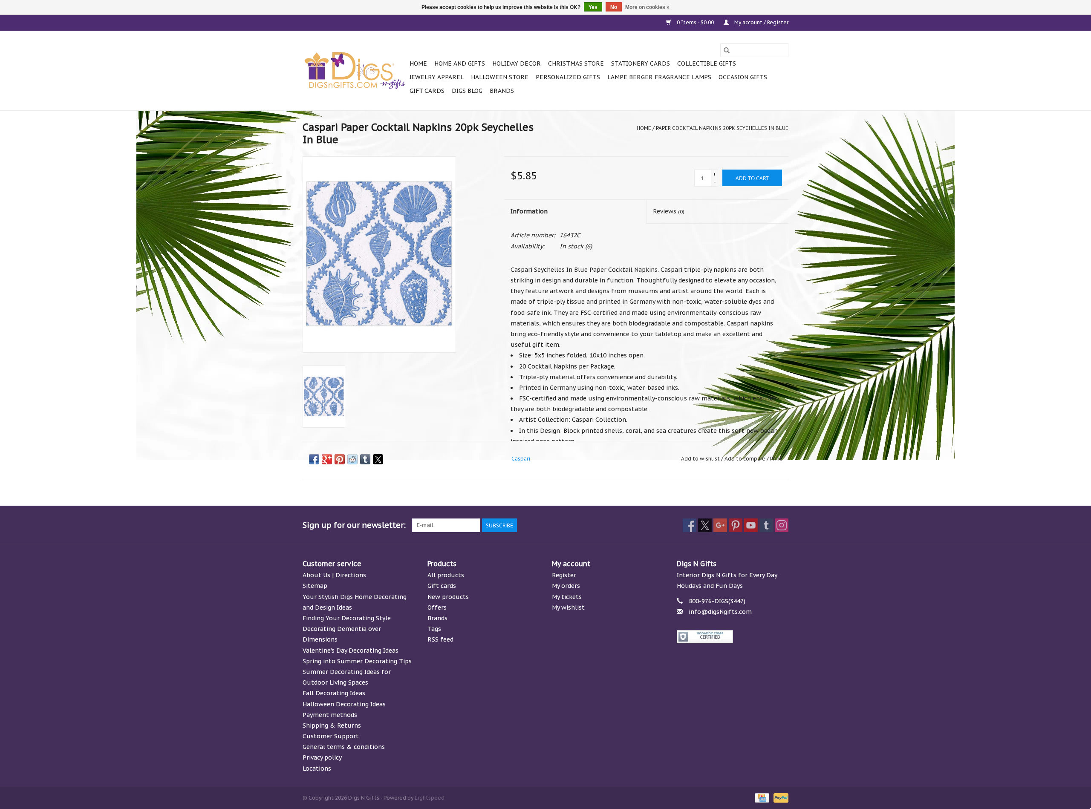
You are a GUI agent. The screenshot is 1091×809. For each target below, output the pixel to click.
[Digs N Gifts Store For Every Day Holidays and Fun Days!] (355, 70)
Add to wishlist (701, 458)
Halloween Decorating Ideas (344, 704)
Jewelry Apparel (437, 77)
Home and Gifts (459, 63)
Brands (502, 91)
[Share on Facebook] (314, 459)
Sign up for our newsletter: (354, 525)
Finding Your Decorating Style (347, 618)
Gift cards (427, 91)
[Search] (726, 50)
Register (564, 575)
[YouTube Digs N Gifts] (751, 525)
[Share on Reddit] (352, 459)
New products (448, 597)
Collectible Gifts (706, 63)
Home (418, 63)
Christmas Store (576, 63)
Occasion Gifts (743, 77)
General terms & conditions (344, 747)
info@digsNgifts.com (720, 612)
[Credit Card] (761, 797)
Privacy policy (322, 757)
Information (529, 211)
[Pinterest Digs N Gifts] (735, 525)
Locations (317, 768)
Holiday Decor (516, 63)
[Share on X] (378, 459)
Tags (434, 629)
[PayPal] (779, 797)
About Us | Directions (334, 575)
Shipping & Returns (332, 725)
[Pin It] (340, 459)
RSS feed (440, 639)
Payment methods (330, 715)
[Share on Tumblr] (365, 459)
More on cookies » (647, 7)
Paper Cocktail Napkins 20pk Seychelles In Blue (722, 128)
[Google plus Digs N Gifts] (720, 525)
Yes (593, 7)
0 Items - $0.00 (695, 22)
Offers (437, 607)
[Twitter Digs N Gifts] (705, 525)
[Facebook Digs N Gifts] (689, 525)
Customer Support (331, 736)
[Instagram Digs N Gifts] (781, 525)
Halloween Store (499, 77)
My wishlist (568, 607)
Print (776, 458)
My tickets (567, 597)
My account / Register (760, 22)
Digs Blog (467, 91)
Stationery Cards (640, 63)
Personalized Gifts (568, 77)
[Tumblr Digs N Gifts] (766, 525)
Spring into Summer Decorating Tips (357, 661)
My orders (566, 586)
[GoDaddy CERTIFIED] (733, 636)
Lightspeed (429, 798)
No (613, 7)
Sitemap (315, 586)
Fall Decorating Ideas (334, 693)
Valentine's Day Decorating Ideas (350, 650)
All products (445, 575)
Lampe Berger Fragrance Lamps (659, 77)
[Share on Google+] (327, 459)
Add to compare (745, 458)
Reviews (668, 211)
